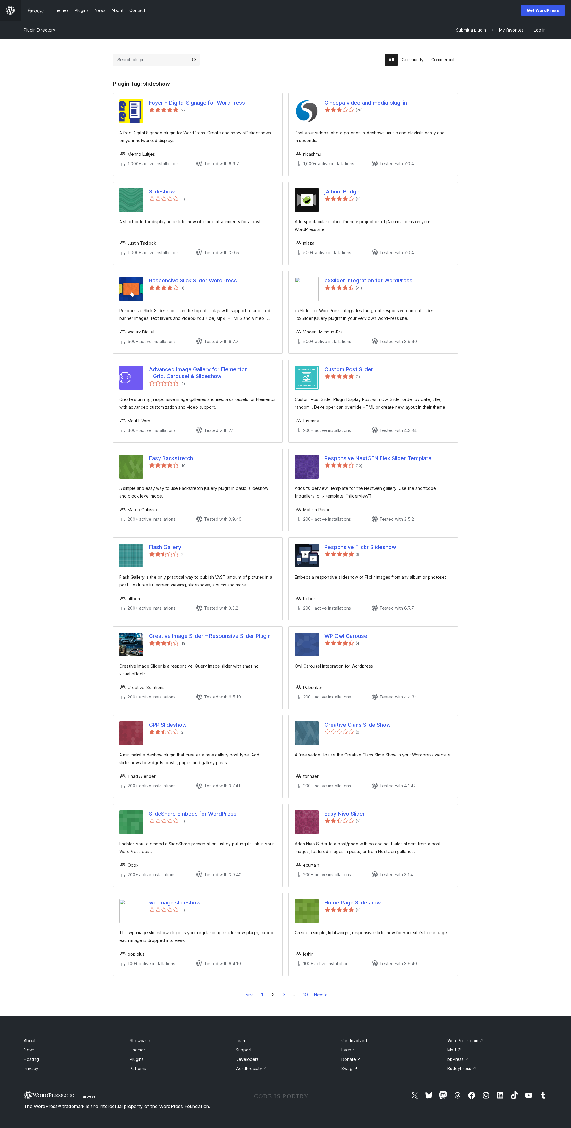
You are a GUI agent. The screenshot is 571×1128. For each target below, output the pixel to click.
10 (305, 995)
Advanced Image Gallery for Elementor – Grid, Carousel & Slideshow (198, 372)
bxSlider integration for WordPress (368, 280)
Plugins (137, 1059)
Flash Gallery (165, 547)
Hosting (31, 1059)
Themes (138, 1049)
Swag (349, 1068)
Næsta (320, 994)
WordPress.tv (251, 1068)
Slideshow (162, 191)
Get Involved (354, 1040)
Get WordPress (543, 10)
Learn (241, 1040)
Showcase (140, 1040)
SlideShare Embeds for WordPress (192, 814)
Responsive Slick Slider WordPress (193, 280)
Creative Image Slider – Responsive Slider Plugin (210, 636)
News (29, 1049)
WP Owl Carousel (346, 636)
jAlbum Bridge (342, 191)
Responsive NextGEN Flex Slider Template (378, 458)
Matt (454, 1049)
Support (244, 1049)
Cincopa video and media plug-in (365, 103)
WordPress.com (465, 1040)
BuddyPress (461, 1068)
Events (348, 1049)
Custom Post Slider (348, 369)
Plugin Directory (39, 29)
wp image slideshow (175, 902)
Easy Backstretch (171, 458)
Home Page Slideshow (352, 902)
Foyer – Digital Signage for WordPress (197, 103)
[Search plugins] (194, 60)
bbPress (458, 1059)
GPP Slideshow (168, 725)
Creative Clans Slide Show (357, 725)
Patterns (138, 1068)
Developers (247, 1059)
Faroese (88, 1096)
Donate (351, 1059)
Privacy (31, 1068)
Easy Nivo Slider (344, 814)
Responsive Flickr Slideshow (360, 547)
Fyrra (249, 994)
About (30, 1040)
